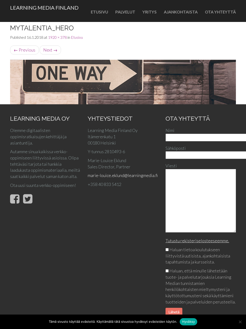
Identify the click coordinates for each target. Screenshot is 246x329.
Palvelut (125, 11)
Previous (24, 50)
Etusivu (99, 11)
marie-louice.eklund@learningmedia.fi (123, 175)
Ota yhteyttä (220, 11)
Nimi (170, 130)
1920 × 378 (57, 37)
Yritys (149, 11)
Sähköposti (176, 148)
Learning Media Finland (44, 7)
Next (50, 50)
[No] (240, 321)
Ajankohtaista (181, 11)
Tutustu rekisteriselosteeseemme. (197, 240)
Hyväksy (188, 321)
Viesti (171, 165)
